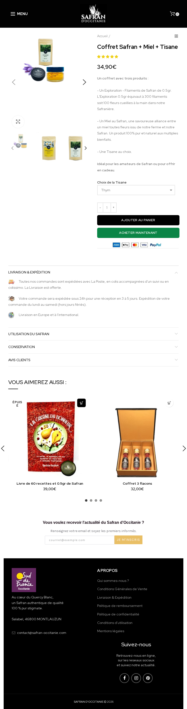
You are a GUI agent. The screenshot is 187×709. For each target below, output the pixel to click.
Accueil (102, 36)
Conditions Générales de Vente (122, 589)
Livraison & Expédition (29, 272)
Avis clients (19, 360)
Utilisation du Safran (28, 334)
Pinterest (148, 678)
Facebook (124, 678)
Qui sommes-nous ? (113, 580)
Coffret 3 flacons (137, 483)
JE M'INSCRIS (128, 540)
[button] (108, 56)
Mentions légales (110, 631)
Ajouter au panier (138, 220)
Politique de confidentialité (118, 614)
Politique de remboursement (119, 606)
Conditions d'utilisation (114, 623)
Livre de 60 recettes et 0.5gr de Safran (50, 483)
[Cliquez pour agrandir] (18, 122)
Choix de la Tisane (112, 182)
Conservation (21, 347)
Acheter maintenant (138, 233)
